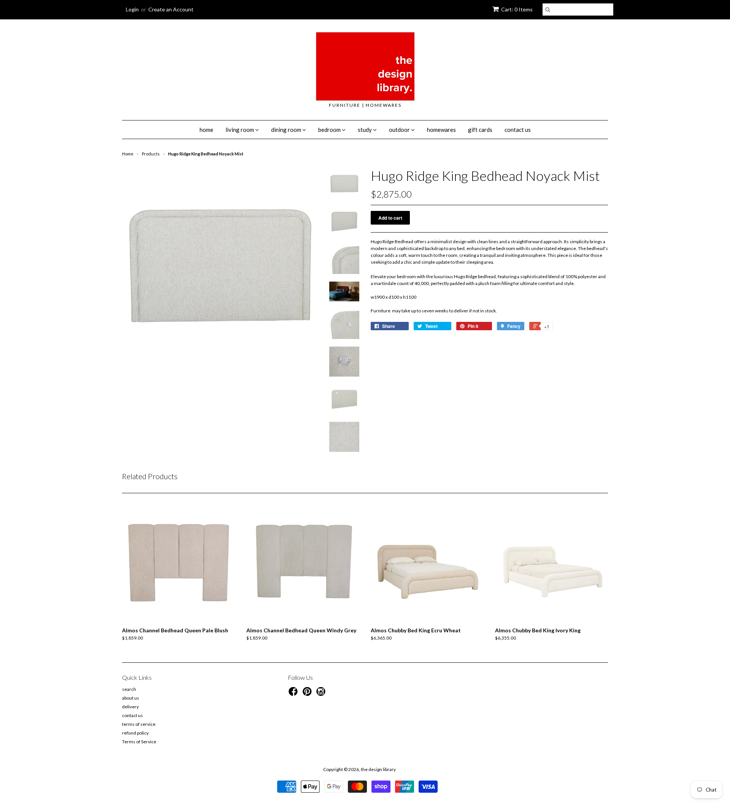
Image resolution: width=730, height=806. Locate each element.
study (365, 129)
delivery (130, 706)
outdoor (400, 129)
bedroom (330, 129)
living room (240, 129)
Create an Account (171, 9)
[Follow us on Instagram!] (322, 694)
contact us (518, 129)
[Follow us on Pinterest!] (308, 694)
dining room (286, 129)
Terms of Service (139, 741)
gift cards (480, 129)
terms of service (139, 724)
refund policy (135, 733)
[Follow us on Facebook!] (294, 694)
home (206, 129)
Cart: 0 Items (517, 9)
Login (132, 9)
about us (130, 698)
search (129, 689)
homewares (441, 129)
